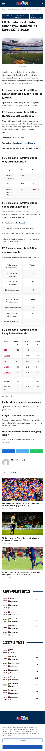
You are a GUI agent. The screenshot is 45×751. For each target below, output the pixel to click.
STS (5, 350)
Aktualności (7, 15)
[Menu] (3, 3)
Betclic (36, 189)
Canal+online (22, 143)
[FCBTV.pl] (22, 3)
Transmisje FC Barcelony (19, 16)
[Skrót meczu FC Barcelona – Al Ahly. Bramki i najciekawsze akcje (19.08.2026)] (22, 489)
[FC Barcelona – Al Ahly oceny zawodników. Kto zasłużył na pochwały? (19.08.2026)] (22, 558)
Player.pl (31, 143)
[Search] (42, 3)
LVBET (6, 367)
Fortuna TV (30, 148)
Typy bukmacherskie (36, 16)
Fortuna (36, 184)
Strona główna (6, 9)
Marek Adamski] (18, 460)
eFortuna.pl (20, 223)
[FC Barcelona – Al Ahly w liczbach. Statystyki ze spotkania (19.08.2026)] (22, 523)
